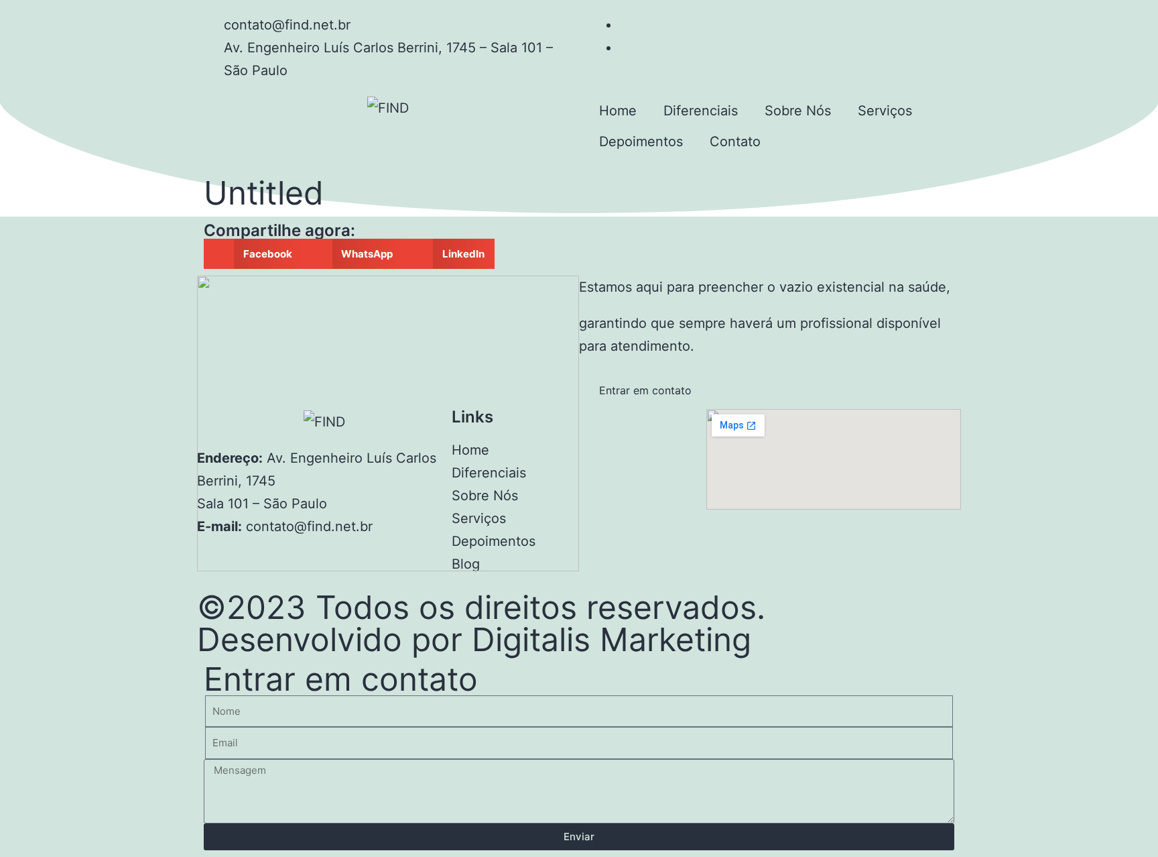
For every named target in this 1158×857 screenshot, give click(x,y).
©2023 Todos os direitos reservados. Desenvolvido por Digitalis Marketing (481, 623)
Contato (735, 141)
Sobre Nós (798, 111)
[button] (253, 254)
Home (618, 111)
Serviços (885, 111)
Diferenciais (700, 111)
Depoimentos (641, 141)
